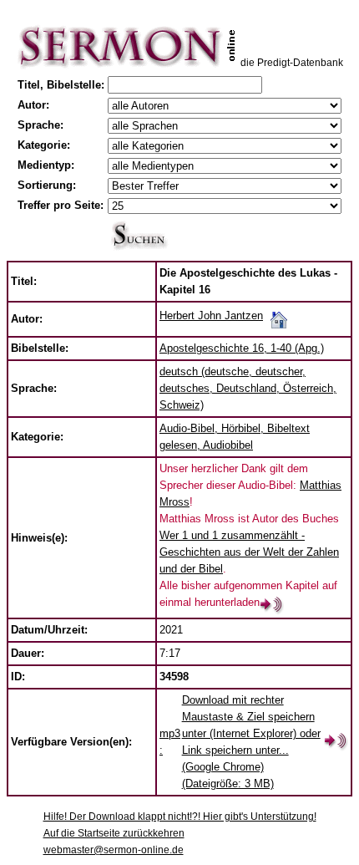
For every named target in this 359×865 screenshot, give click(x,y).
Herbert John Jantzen (211, 315)
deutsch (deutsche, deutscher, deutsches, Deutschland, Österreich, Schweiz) (247, 388)
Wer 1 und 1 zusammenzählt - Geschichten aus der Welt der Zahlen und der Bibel (249, 552)
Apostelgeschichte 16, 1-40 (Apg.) (241, 348)
